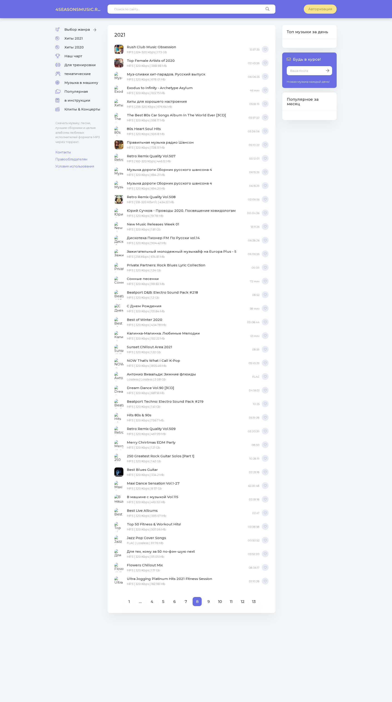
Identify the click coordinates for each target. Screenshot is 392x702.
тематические (77, 74)
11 (231, 601)
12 (243, 601)
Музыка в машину (81, 82)
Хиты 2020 (74, 47)
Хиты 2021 (73, 38)
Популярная (76, 91)
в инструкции (77, 100)
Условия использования (74, 166)
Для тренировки (80, 65)
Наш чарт (73, 56)
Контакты (63, 152)
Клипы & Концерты (82, 109)
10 (220, 601)
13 (254, 601)
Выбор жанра (77, 29)
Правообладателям (71, 159)
